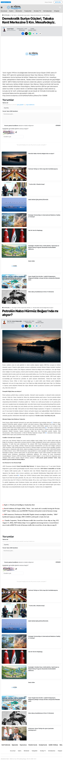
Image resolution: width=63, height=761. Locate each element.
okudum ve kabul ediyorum (19, 125)
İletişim (50, 2)
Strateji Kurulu (43, 745)
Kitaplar (56, 11)
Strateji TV (37, 11)
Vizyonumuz (23, 745)
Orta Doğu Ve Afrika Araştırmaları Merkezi (21, 307)
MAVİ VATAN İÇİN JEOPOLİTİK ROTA (38, 199)
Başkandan (15, 745)
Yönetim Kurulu (32, 745)
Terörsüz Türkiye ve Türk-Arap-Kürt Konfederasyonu (43, 169)
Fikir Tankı (13, 15)
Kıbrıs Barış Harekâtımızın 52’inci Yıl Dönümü (41, 291)
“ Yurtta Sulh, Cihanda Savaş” (36, 184)
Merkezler (19, 11)
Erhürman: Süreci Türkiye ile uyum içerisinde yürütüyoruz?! (41, 729)
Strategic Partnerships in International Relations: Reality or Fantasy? (44, 215)
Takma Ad (5, 103)
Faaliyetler (28, 11)
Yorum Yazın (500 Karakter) (10, 111)
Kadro (11, 11)
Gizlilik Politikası (53, 745)
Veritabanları (47, 11)
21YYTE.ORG (6, 15)
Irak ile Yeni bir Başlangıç (35, 230)
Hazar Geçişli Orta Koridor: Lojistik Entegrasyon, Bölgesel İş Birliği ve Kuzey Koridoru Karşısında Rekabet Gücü (44, 278)
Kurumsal (4, 11)
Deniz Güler (31, 261)
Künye (46, 2)
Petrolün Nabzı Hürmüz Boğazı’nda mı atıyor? (41, 153)
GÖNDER (58, 125)
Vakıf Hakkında (5, 745)
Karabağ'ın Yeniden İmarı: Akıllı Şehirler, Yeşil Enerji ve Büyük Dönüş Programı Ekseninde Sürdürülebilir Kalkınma (43, 247)
